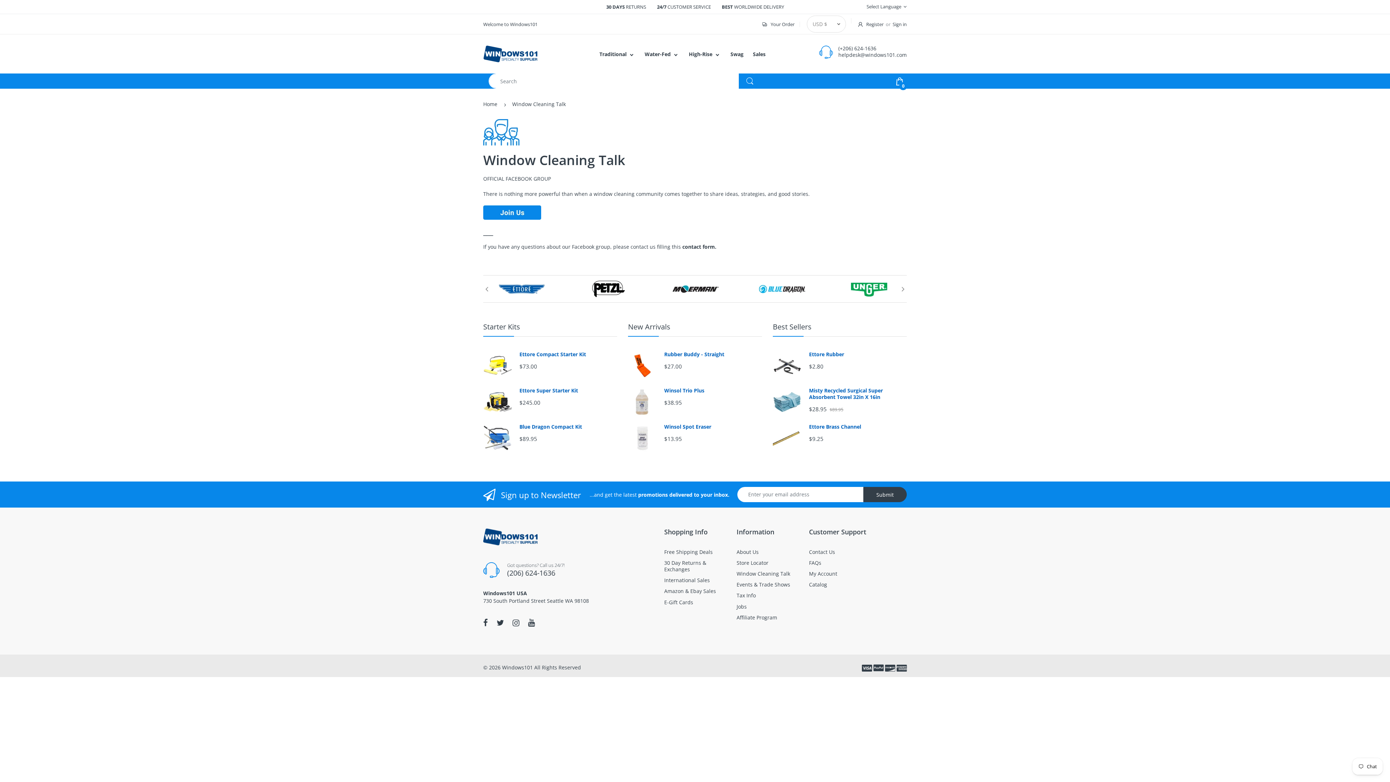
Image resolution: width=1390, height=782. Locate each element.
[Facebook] (485, 622)
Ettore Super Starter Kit (548, 390)
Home (490, 104)
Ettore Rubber (826, 354)
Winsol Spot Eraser (687, 427)
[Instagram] (516, 622)
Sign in (900, 24)
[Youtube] (531, 622)
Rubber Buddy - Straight (694, 354)
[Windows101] (510, 53)
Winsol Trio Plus (684, 390)
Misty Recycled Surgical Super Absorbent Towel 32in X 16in (846, 393)
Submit (885, 494)
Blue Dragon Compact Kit (550, 427)
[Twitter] (500, 622)
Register (875, 24)
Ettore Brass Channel (835, 427)
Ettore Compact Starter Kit (552, 354)
